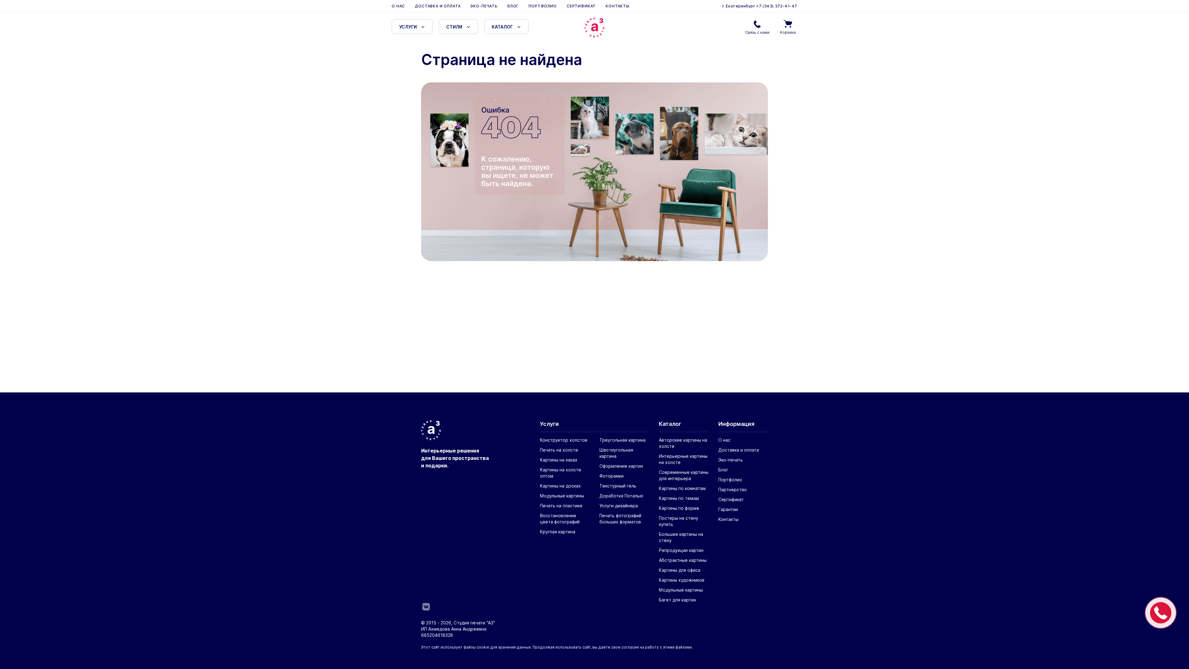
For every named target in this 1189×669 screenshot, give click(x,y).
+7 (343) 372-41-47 (776, 6)
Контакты (617, 6)
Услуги (408, 26)
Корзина (788, 32)
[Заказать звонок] (1161, 613)
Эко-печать (483, 6)
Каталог (502, 26)
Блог (513, 6)
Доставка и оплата (437, 6)
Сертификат (581, 6)
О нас (398, 6)
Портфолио (543, 6)
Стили (454, 26)
